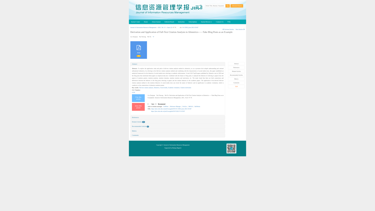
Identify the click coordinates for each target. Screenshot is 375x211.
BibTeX (191, 106)
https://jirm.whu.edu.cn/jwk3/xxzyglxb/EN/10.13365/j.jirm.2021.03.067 (171, 109)
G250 (133, 92)
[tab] (177, 64)
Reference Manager (175, 106)
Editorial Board (169, 22)
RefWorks (197, 106)
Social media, (164, 87)
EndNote (165, 106)
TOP (236, 86)
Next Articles (239, 29)
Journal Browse (206, 22)
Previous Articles (229, 29)
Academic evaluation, (174, 87)
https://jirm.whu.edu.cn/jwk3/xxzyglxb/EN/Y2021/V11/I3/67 (168, 111)
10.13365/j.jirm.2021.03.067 (190, 27)
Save (152, 104)
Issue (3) (169, 27)
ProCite (185, 106)
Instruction (181, 22)
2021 (159, 27)
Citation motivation (185, 87)
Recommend (161, 104)
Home (146, 22)
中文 (229, 22)
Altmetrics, (157, 87)
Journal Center (135, 22)
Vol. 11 (163, 27)
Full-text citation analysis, (146, 87)
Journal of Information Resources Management (143, 27)
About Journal (156, 22)
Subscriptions (193, 22)
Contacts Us (219, 22)
